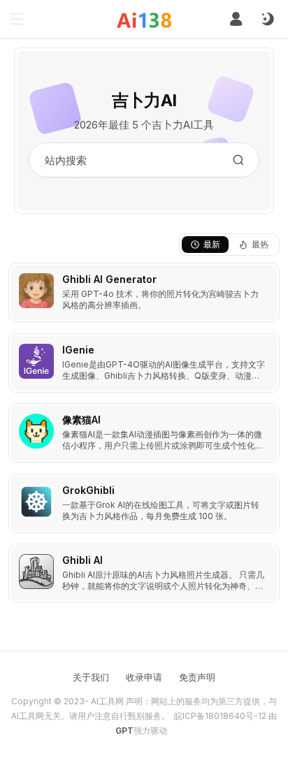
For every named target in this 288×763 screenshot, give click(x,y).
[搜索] (238, 160)
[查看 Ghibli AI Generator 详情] (144, 292)
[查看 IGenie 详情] (144, 363)
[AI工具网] (144, 20)
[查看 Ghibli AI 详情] (144, 573)
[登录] (236, 19)
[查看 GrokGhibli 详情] (144, 503)
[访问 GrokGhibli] (36, 501)
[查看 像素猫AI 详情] (144, 432)
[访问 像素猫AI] (36, 431)
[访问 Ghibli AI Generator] (36, 290)
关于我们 (91, 677)
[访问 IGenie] (36, 361)
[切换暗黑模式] (267, 19)
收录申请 (144, 677)
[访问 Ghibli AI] (36, 571)
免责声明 (197, 677)
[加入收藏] (265, 276)
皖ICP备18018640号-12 (220, 716)
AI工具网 (107, 701)
